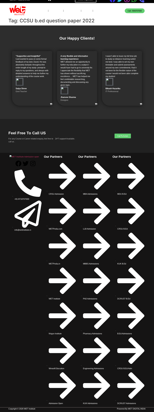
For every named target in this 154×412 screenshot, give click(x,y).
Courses (40, 11)
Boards (56, 11)
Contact (101, 11)
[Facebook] (18, 164)
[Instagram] (33, 164)
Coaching (72, 11)
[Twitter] (26, 164)
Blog (87, 11)
